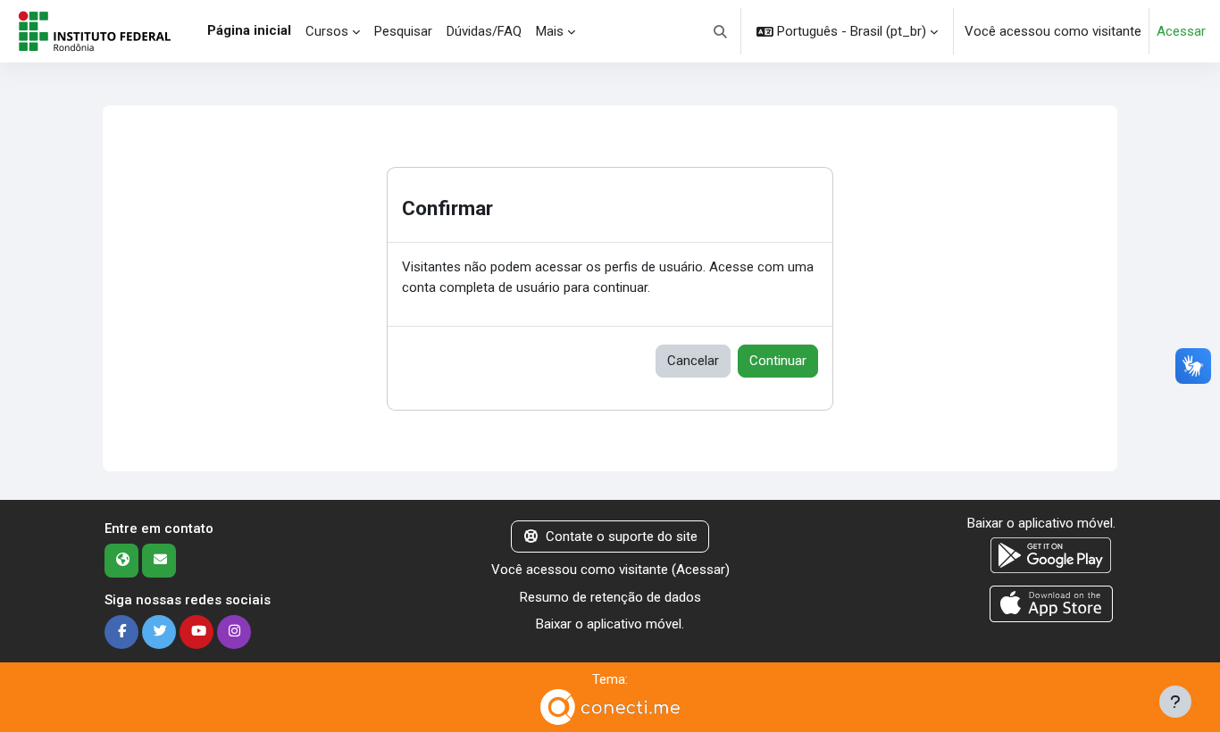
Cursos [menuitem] (326, 31)
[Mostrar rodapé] (1175, 702)
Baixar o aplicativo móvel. (610, 624)
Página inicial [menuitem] (249, 30)
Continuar (777, 361)
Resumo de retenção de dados (610, 597)
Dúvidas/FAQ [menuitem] (484, 31)
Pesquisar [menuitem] (403, 31)
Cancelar (693, 361)
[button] (721, 31)
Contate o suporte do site (622, 536)
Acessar (1181, 31)
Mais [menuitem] (550, 31)
